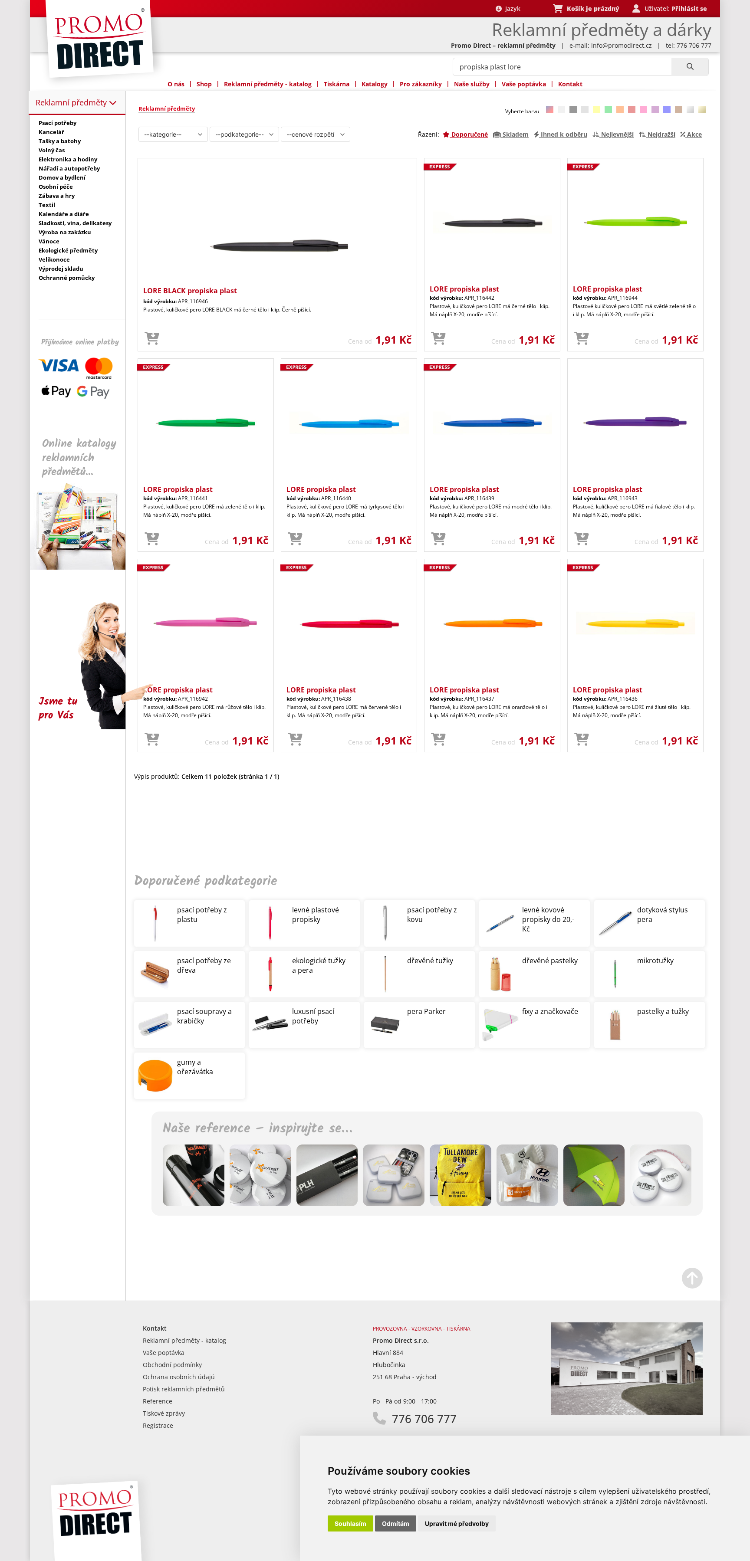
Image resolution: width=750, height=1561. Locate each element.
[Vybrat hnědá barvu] (679, 110)
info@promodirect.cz (621, 45)
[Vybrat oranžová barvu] (620, 110)
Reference (157, 1401)
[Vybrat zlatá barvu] (702, 110)
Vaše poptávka (524, 84)
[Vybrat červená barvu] (632, 110)
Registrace (158, 1425)
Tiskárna (336, 84)
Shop (204, 84)
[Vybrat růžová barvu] (643, 110)
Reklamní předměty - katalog (268, 84)
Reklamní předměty (72, 102)
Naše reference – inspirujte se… (257, 1129)
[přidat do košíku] (152, 339)
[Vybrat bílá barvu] (561, 110)
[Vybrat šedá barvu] (585, 110)
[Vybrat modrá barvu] (667, 110)
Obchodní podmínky (172, 1365)
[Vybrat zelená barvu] (608, 110)
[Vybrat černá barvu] (573, 110)
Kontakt (570, 84)
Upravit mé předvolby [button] (457, 1523)
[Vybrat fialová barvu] (655, 110)
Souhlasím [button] (350, 1523)
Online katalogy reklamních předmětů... (79, 458)
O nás (176, 84)
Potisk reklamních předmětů (184, 1389)
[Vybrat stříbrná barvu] (690, 110)
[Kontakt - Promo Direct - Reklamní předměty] (627, 1412)
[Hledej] (689, 67)
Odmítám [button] (395, 1523)
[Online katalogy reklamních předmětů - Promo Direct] (83, 567)
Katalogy (375, 84)
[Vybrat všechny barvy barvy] (550, 110)
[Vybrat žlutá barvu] (597, 110)
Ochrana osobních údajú (179, 1377)
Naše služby (472, 84)
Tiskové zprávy (164, 1413)
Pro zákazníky (421, 84)
